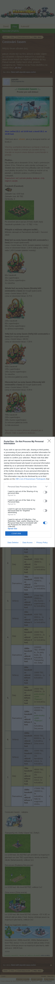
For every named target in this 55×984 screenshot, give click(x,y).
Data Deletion (13, 542)
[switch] (45, 492)
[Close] (50, 441)
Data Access (27, 542)
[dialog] (27, 492)
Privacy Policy (42, 542)
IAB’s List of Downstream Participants (30, 479)
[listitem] (27, 486)
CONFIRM (16, 533)
